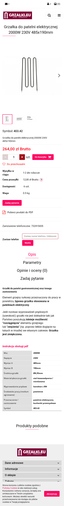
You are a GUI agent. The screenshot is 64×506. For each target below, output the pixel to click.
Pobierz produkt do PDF (20, 212)
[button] (57, 4)
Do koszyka (41, 157)
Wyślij (28, 243)
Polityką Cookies (9, 488)
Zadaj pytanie (12, 203)
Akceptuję (52, 494)
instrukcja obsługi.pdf (15, 346)
